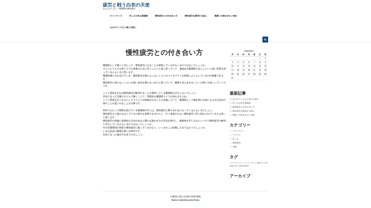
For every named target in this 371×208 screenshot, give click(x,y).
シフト (240, 163)
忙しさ (236, 139)
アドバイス (238, 131)
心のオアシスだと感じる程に (123, 27)
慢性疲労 (237, 142)
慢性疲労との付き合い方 (166, 15)
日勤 (235, 146)
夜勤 (258, 163)
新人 (236, 166)
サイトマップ (116, 15)
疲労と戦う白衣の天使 (126, 4)
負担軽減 (245, 166)
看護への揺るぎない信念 (225, 15)
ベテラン (237, 134)
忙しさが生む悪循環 (138, 15)
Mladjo (196, 199)
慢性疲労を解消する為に (196, 15)
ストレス (246, 163)
